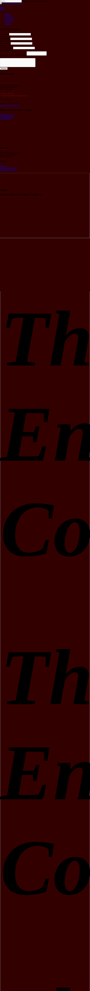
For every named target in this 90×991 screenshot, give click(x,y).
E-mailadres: (5, 43)
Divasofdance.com (7, 115)
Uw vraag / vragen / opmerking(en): (13, 55)
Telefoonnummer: (6, 48)
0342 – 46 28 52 (8, 93)
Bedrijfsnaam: (5, 39)
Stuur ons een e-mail (7, 170)
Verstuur (4, 68)
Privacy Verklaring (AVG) (9, 106)
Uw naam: (4, 34)
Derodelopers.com (7, 117)
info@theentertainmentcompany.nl (15, 95)
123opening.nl (5, 119)
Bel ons (3, 166)
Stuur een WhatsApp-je (8, 168)
